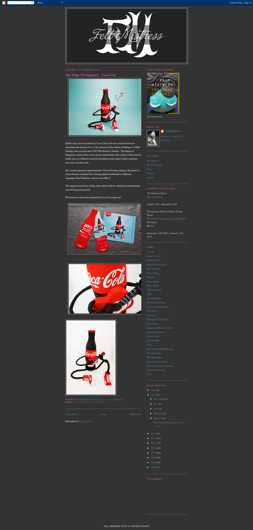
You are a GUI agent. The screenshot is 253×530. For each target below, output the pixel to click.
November (159, 399)
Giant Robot (153, 281)
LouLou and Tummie (157, 306)
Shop (149, 169)
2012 (154, 443)
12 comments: (115, 400)
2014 (154, 433)
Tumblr (150, 177)
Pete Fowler (153, 323)
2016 (154, 390)
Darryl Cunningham (157, 264)
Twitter (150, 173)
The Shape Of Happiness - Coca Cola (90, 75)
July (156, 403)
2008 (154, 462)
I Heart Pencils (154, 289)
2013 (154, 438)
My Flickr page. (155, 164)
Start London (153, 340)
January (158, 418)
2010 (154, 452)
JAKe (149, 294)
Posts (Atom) (85, 421)
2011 (154, 448)
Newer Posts (71, 414)
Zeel (149, 374)
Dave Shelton (153, 268)
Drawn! (150, 277)
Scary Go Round (155, 332)
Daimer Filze (153, 260)
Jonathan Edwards (156, 302)
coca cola (97, 402)
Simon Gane (153, 336)
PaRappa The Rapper (157, 319)
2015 (154, 394)
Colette (150, 251)
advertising (82, 402)
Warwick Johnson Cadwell (160, 366)
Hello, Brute (153, 285)
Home (104, 414)
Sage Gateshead (155, 197)
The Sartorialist (154, 357)
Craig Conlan (153, 256)
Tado (149, 344)
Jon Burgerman (154, 298)
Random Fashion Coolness (160, 327)
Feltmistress (172, 131)
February (158, 413)
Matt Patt (151, 311)
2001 (154, 467)
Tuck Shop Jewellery (157, 361)
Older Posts (135, 414)
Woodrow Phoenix (156, 370)
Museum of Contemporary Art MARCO (166, 218)
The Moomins (154, 353)
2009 (154, 457)
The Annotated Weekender (160, 349)
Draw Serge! (153, 272)
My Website (153, 160)
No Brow (151, 315)
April (156, 408)
